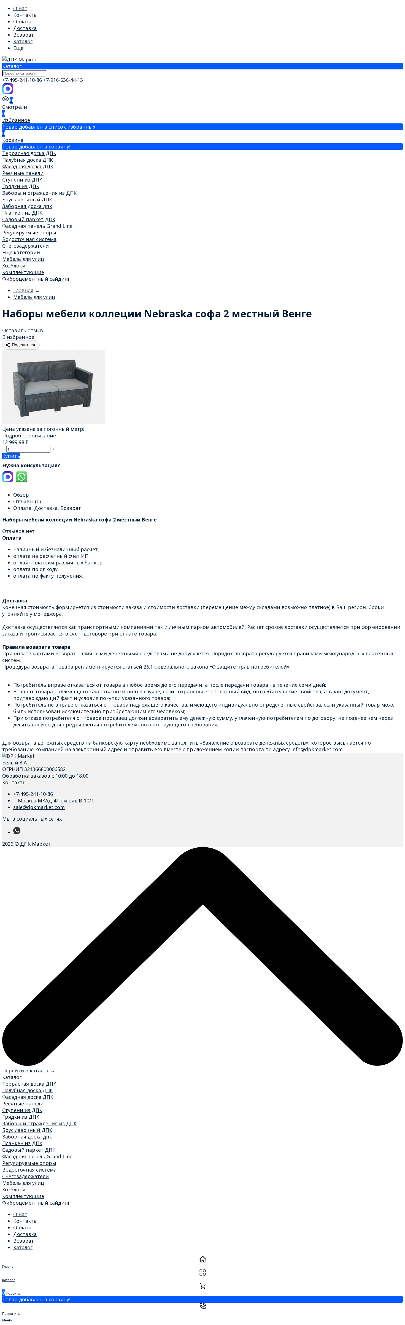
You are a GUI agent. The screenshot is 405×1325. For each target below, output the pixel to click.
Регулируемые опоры (29, 232)
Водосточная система (29, 239)
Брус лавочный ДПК (27, 199)
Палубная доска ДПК (27, 159)
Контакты (25, 15)
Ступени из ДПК (22, 179)
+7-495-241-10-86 (22, 80)
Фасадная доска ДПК (27, 166)
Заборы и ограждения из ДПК (39, 193)
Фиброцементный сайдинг (36, 278)
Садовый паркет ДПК (28, 219)
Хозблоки (13, 265)
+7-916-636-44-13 (63, 80)
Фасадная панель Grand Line (37, 226)
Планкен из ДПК (22, 212)
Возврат (23, 34)
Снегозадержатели (25, 245)
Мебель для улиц (23, 259)
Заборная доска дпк (27, 206)
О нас (20, 8)
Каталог (23, 41)
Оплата (22, 21)
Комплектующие (23, 272)
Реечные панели (23, 173)
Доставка (25, 28)
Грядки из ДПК (20, 186)
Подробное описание (29, 435)
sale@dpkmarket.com (39, 807)
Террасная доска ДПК (29, 153)
